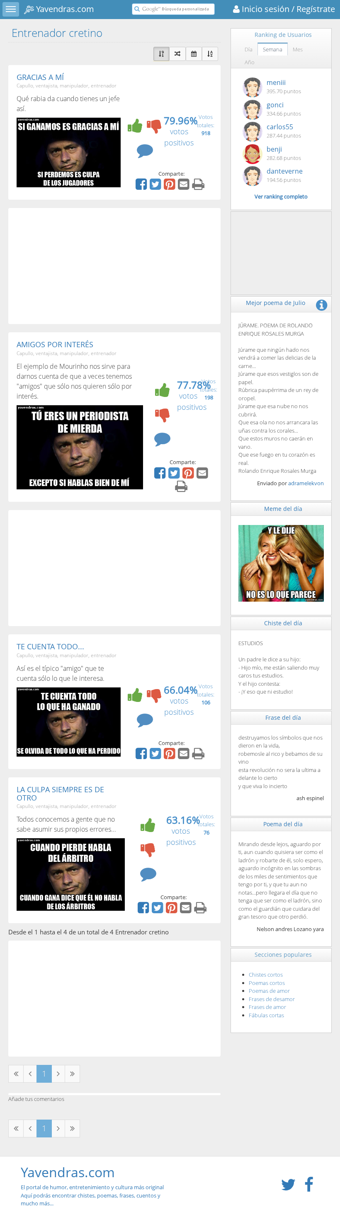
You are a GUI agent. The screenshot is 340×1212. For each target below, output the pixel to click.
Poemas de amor (269, 990)
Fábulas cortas (266, 1015)
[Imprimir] (199, 187)
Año (250, 62)
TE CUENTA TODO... (50, 646)
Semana (272, 49)
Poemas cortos (267, 983)
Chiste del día (283, 623)
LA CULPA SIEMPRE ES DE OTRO (60, 793)
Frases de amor (267, 1007)
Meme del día (283, 509)
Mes (298, 49)
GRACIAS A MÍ (40, 77)
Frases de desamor (272, 999)
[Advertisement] (114, 266)
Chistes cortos (266, 974)
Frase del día (283, 717)
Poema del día (283, 824)
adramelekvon (306, 483)
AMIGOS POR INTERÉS (55, 344)
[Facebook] (142, 187)
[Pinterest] (170, 187)
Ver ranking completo (281, 196)
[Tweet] (156, 187)
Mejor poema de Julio (275, 303)
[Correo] (184, 187)
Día (249, 49)
